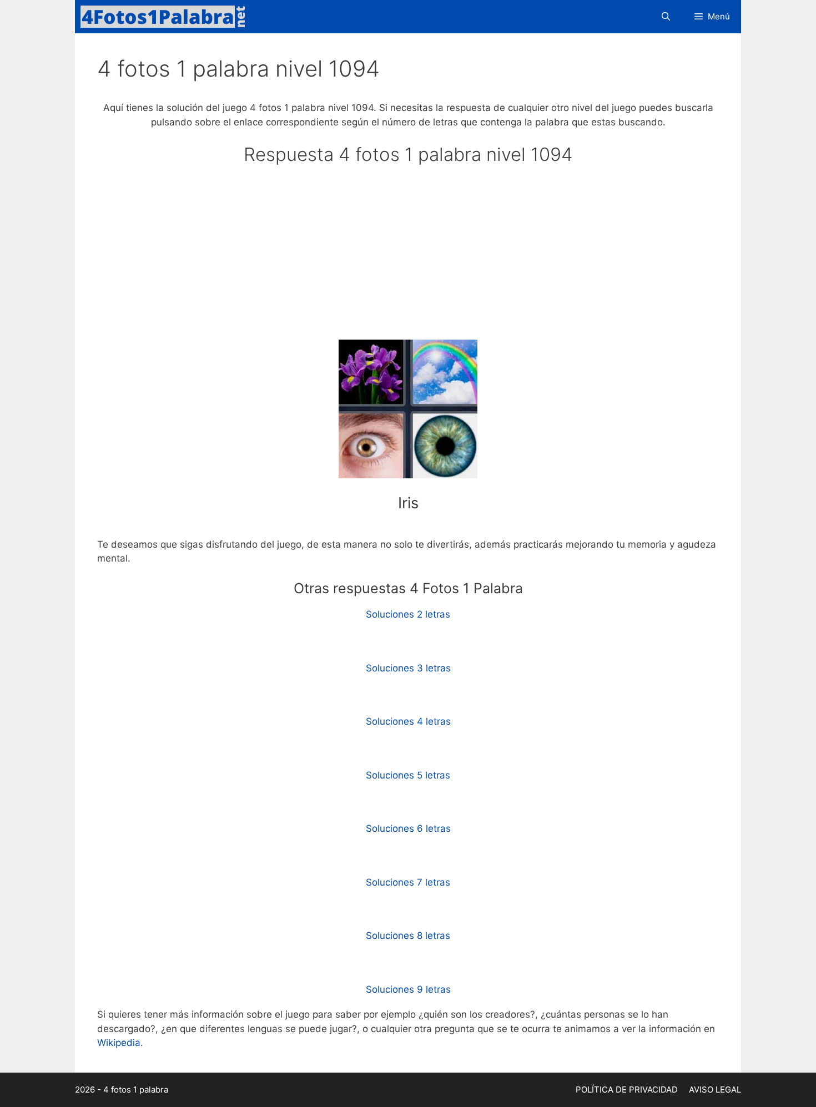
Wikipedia (118, 1042)
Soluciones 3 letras (408, 668)
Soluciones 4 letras (408, 721)
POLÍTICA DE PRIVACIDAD (627, 1089)
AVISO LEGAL (715, 1089)
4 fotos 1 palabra (135, 1089)
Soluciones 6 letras (408, 828)
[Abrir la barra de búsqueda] (665, 16)
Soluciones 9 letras (408, 989)
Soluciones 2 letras (408, 614)
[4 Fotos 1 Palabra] (166, 16)
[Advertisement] (408, 257)
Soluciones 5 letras (408, 775)
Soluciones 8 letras (408, 935)
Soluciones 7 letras (408, 882)
